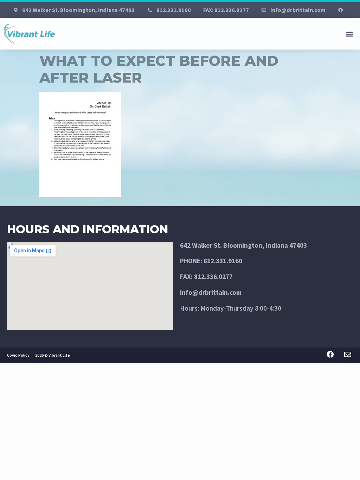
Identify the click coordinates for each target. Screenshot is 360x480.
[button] (349, 33)
